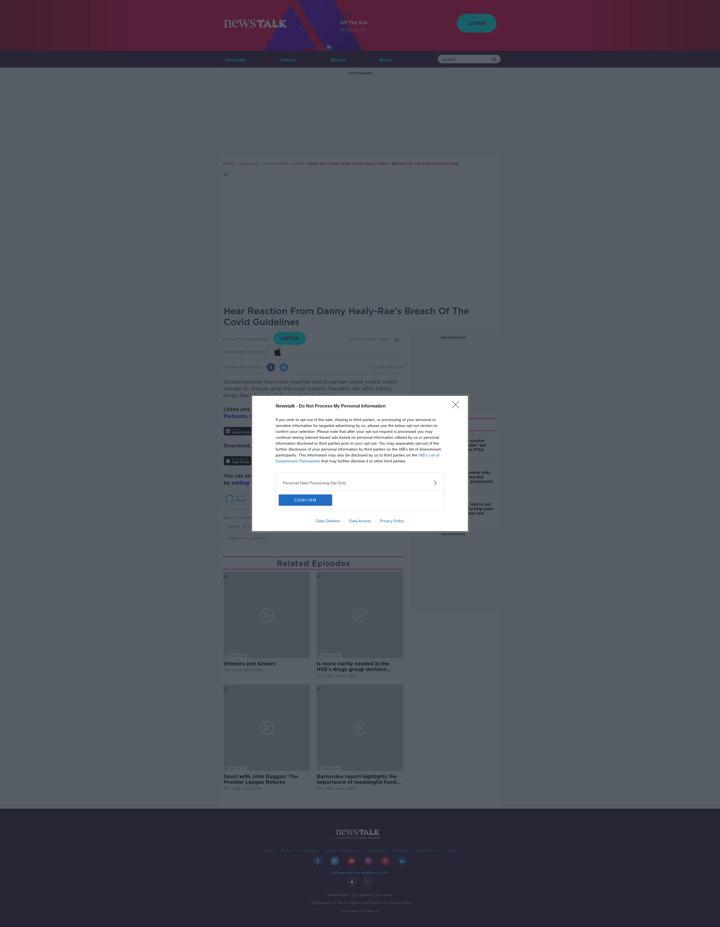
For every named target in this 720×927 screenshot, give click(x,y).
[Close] (457, 406)
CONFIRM (305, 500)
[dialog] (360, 463)
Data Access (360, 521)
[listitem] (360, 483)
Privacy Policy (392, 521)
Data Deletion (328, 521)
